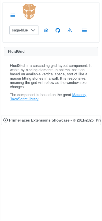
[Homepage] (46, 30)
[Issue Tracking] (69, 30)
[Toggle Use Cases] (84, 30)
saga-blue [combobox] (20, 30)
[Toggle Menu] (12, 15)
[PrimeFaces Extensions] (29, 12)
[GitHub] (57, 30)
